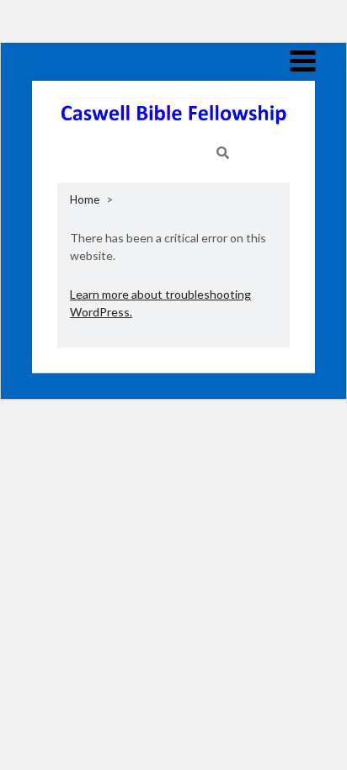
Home (84, 199)
